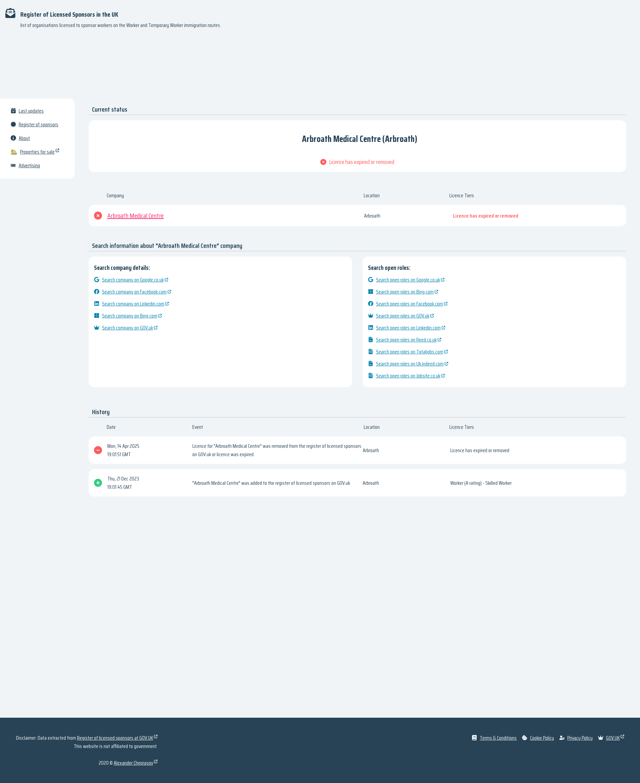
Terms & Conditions (498, 738)
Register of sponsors (38, 124)
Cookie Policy (542, 738)
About (24, 138)
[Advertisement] (320, 66)
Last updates (31, 111)
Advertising (29, 165)
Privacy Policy (580, 738)
